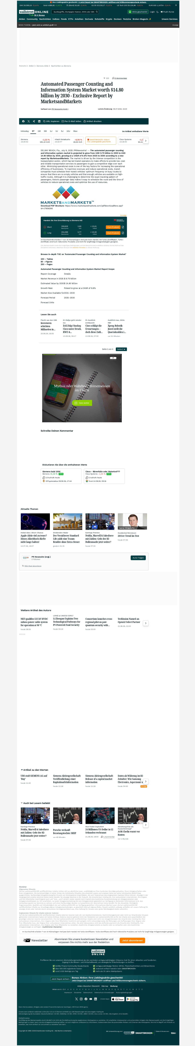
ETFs (70, 19)
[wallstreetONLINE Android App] (132, 1001)
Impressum (68, 992)
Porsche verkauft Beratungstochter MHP (64, 831)
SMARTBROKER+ (129, 969)
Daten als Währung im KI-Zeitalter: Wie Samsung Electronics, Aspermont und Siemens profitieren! (131, 779)
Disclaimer (77, 992)
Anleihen (79, 19)
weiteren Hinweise (79, 247)
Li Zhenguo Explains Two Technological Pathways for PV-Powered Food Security (66, 621)
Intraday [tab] (25, 131)
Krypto (109, 19)
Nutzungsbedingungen (124, 992)
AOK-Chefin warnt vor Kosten (129, 833)
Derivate (89, 19)
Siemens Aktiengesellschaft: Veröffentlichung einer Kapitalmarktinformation (67, 779)
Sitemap (104, 986)
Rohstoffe (99, 19)
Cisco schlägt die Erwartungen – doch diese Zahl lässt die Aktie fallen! (93, 329)
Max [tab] (75, 131)
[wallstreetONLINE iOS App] (117, 1001)
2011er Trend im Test (128, 535)
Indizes (56, 19)
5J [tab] (62, 131)
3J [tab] (56, 131)
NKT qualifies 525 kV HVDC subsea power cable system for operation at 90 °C (34, 622)
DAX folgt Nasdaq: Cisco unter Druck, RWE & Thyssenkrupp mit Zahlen (72, 329)
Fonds (64, 19)
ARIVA (81, 1007)
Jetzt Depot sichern (61, 979)
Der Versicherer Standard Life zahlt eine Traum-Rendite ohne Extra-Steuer (66, 538)
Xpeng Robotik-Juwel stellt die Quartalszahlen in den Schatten (116, 329)
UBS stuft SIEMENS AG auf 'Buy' (34, 777)
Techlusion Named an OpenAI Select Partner (129, 620)
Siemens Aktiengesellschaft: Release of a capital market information (99, 779)
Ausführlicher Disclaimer (52, 927)
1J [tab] (51, 131)
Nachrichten (45, 19)
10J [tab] (68, 131)
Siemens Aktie (42, 66)
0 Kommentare (120, 78)
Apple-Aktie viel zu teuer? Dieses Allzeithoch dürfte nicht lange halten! (34, 538)
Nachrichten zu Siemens (61, 66)
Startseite (22, 66)
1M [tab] (39, 131)
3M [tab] (45, 131)
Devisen (118, 19)
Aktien (22, 19)
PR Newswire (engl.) (60, 109)
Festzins (127, 19)
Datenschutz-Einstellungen (104, 992)
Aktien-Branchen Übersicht (88, 986)
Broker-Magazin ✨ (142, 19)
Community (32, 19)
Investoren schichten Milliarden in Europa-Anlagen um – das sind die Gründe (49, 326)
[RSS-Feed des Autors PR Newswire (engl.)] (23, 566)
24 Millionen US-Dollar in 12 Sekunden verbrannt (99, 831)
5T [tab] (33, 131)
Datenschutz (87, 992)
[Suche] (97, 12)
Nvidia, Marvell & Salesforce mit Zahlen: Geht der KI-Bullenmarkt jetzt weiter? (99, 538)
